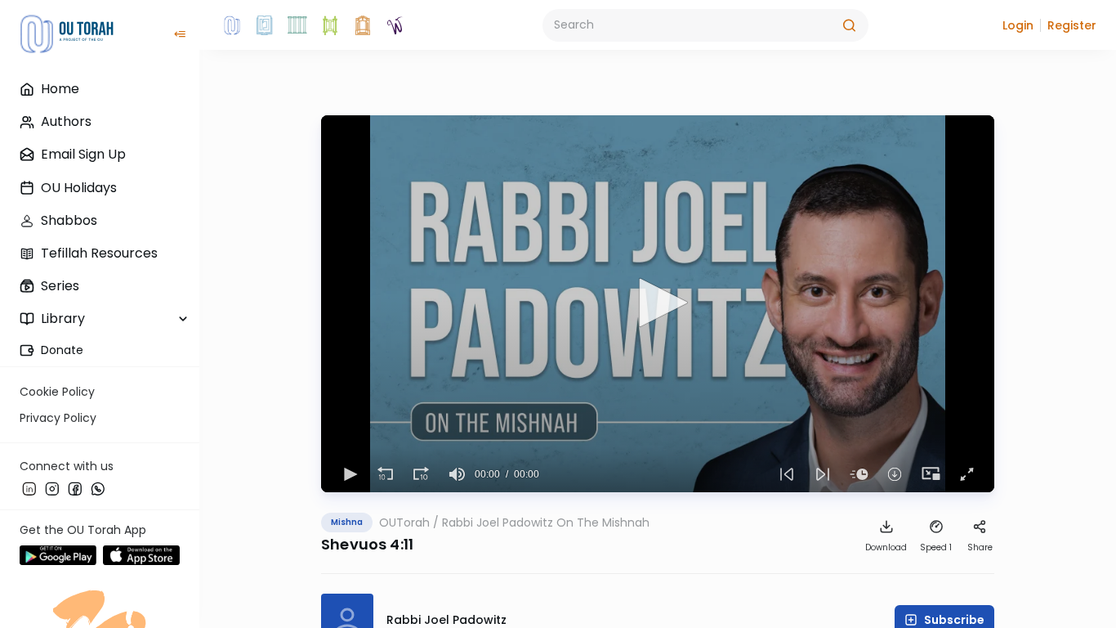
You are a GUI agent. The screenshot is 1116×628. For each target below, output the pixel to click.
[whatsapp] (98, 488)
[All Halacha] (297, 25)
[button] (1017, 25)
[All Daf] (363, 25)
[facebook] (75, 488)
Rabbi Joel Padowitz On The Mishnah (546, 522)
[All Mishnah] (265, 25)
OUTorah (404, 522)
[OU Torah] (232, 25)
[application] (657, 303)
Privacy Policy (58, 418)
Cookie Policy (57, 392)
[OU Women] (395, 25)
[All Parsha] (330, 25)
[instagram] (52, 488)
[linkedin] (29, 488)
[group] (457, 474)
